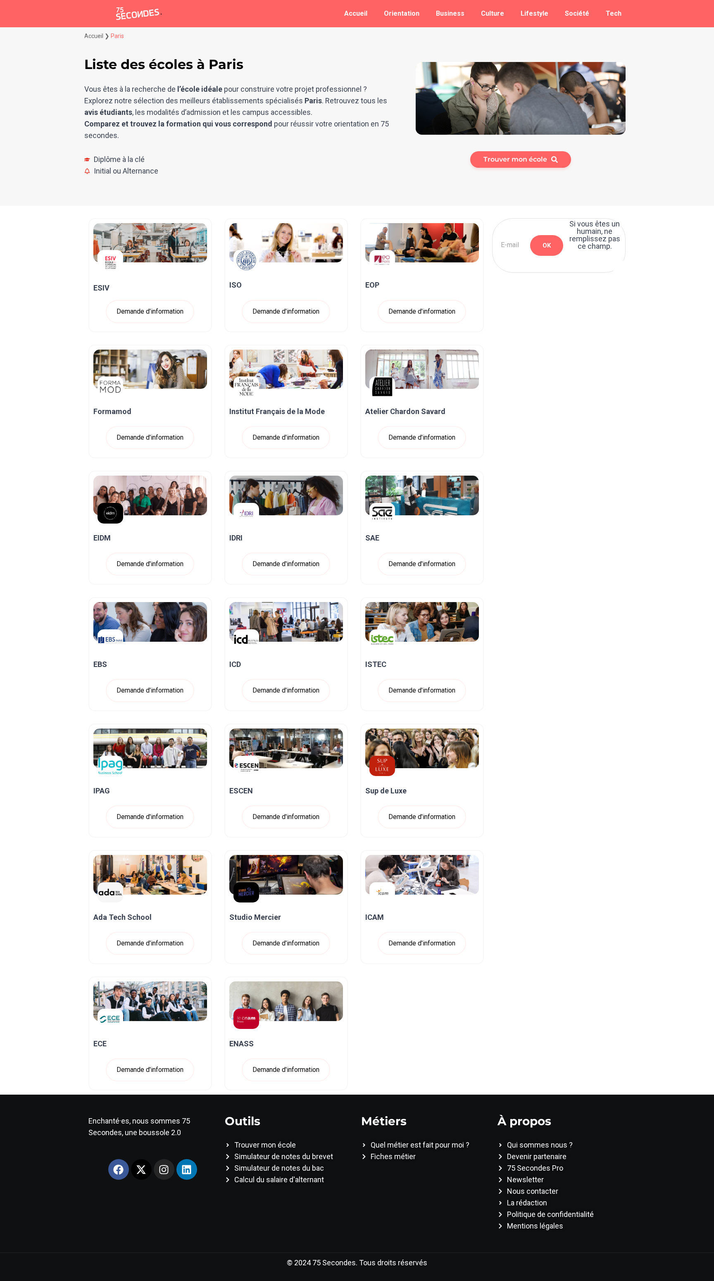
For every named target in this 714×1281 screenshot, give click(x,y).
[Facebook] (118, 1169)
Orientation (401, 13)
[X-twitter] (141, 1169)
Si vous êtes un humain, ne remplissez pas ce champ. (594, 235)
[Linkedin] (186, 1169)
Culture (492, 13)
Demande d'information (150, 311)
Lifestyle (534, 13)
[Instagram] (164, 1169)
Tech (613, 13)
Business (450, 13)
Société (577, 13)
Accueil (355, 13)
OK (547, 245)
